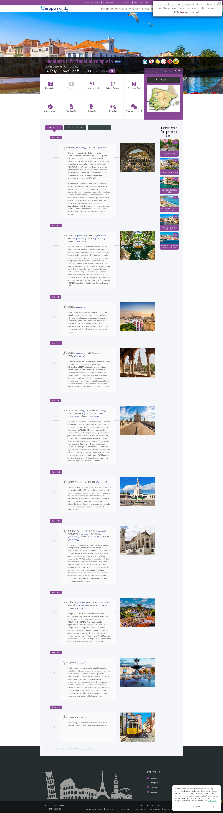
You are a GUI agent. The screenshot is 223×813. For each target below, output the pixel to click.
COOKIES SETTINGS (171, 809)
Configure (196, 806)
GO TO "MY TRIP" (108, 3)
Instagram (154, 783)
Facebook (154, 778)
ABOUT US (145, 9)
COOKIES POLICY (154, 809)
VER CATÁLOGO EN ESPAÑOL (91, 3)
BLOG (118, 3)
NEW (103, 9)
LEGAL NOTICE (111, 809)
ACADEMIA (127, 3)
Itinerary (56, 128)
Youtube (154, 792)
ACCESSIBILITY (140, 809)
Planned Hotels (77, 128)
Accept (211, 806)
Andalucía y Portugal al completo (79, 61)
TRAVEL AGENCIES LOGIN (141, 3)
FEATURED (136, 9)
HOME (141, 806)
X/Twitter (154, 787)
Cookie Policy (212, 801)
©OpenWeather (93, 749)
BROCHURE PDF (112, 9)
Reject (182, 806)
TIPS (168, 806)
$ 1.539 (172, 70)
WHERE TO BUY (125, 9)
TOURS (160, 806)
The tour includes (101, 128)
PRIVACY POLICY (125, 809)
